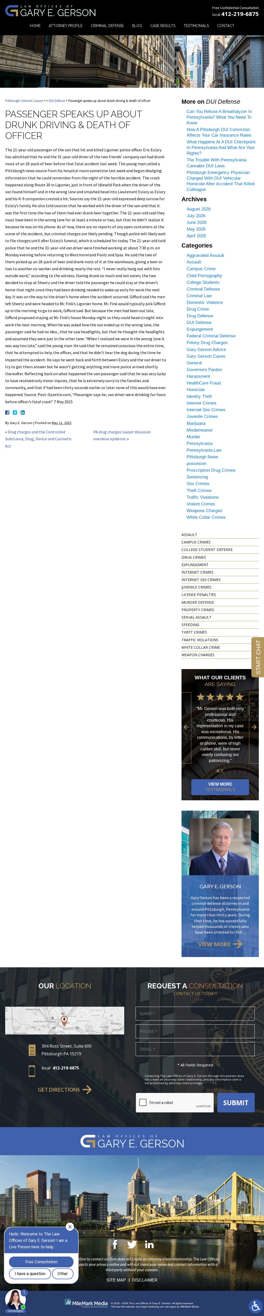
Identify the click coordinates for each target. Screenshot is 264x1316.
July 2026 (196, 215)
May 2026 (196, 229)
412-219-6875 (240, 13)
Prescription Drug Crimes (211, 470)
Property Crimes (198, 609)
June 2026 (197, 222)
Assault (194, 262)
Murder (193, 436)
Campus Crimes (196, 542)
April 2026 (196, 235)
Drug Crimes (194, 557)
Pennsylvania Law (204, 450)
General (194, 363)
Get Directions (59, 1089)
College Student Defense (207, 549)
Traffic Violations (203, 497)
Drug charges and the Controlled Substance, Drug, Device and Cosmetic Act (38, 438)
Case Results (162, 26)
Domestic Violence (205, 302)
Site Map (116, 1280)
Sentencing (197, 477)
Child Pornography (204, 275)
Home (35, 26)
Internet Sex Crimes (206, 409)
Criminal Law (199, 295)
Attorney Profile (65, 26)
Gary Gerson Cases (206, 356)
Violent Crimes (201, 504)
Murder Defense (198, 602)
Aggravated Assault (205, 255)
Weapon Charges (198, 654)
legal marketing (150, 1306)
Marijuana (196, 423)
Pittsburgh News (202, 456)
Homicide (196, 389)
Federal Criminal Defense (211, 336)
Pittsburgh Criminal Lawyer (24, 101)
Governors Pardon (204, 369)
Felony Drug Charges (207, 342)
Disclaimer (145, 1280)
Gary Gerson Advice (206, 349)
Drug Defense (200, 315)
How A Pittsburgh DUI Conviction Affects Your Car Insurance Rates (219, 132)
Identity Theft (199, 396)
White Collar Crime (201, 647)
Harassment (198, 376)
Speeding (190, 624)
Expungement (200, 329)
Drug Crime (198, 309)
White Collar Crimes (206, 517)
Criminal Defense (107, 26)
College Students (203, 282)
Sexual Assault (196, 617)
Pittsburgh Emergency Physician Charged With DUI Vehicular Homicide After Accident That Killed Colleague (220, 181)
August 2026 (199, 209)
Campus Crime (201, 268)
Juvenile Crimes (202, 416)
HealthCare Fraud (204, 383)
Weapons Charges (204, 510)
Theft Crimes (199, 490)
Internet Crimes (202, 403)
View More (220, 787)
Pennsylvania (199, 443)
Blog (137, 26)
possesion (196, 463)
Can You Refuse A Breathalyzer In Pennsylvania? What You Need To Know (219, 117)
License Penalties (199, 594)
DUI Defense (57, 101)
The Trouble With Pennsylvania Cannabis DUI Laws (216, 162)
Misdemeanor (200, 430)
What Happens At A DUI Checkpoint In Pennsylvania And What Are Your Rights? (221, 147)
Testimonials (196, 26)
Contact (225, 26)
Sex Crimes (198, 483)
